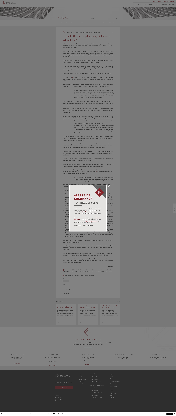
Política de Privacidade (58, 413)
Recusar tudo (162, 413)
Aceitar (170, 413)
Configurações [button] (154, 413)
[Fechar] (174, 414)
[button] (109, 186)
